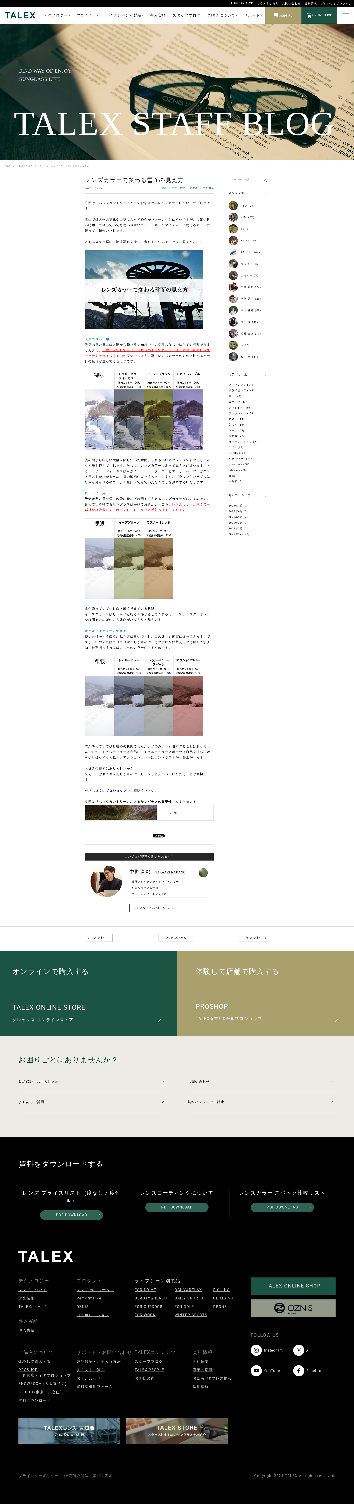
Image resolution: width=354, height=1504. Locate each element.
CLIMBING (223, 1298)
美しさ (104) (237, 424)
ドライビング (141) (242, 390)
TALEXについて (32, 1307)
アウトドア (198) (240, 407)
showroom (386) (240, 464)
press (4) (235, 475)
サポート (252, 15)
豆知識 (194, 188)
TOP (8, 166)
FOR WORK (145, 1315)
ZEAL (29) (236, 447)
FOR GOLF (184, 1307)
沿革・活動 (203, 1370)
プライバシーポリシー (38, 1476)
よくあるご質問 (267, 3)
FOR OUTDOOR (149, 1307)
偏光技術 (26, 1298)
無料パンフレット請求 (206, 1102)
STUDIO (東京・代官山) (40, 1392)
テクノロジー (56, 15)
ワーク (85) (236, 430)
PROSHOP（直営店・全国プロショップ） (46, 1372)
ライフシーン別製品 (123, 15)
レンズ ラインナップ (95, 1290)
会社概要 (201, 1361)
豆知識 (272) (237, 436)
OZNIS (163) (238, 452)
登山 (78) (235, 396)
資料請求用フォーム (95, 1387)
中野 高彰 (208, 188)
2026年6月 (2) (238, 511)
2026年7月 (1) (238, 505)
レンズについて (32, 1290)
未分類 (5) (236, 481)
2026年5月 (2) (238, 517)
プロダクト (87, 15)
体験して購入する (34, 1361)
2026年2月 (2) (238, 528)
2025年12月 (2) (239, 534)
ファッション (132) (242, 413)
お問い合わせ (291, 3)
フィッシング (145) (242, 384)
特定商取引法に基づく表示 (88, 1476)
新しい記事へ (253, 937)
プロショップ (116, 790)
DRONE (220, 1307)
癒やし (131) (237, 419)
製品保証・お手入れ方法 (38, 1082)
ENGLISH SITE (242, 3)
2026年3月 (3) (238, 522)
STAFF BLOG (25, 166)
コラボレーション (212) (245, 442)
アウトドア (178, 188)
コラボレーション (93, 1315)
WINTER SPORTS (191, 1315)
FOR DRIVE (145, 1290)
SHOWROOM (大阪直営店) (42, 1384)
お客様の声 (145, 1378)
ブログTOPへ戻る (176, 937)
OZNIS (83, 1307)
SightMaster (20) (240, 458)
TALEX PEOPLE (149, 1370)
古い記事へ (99, 937)
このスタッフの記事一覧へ (151, 907)
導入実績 (158, 15)
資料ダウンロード (34, 1400)
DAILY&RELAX (188, 1290)
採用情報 (201, 1387)
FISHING (221, 1290)
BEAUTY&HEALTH (152, 1298)
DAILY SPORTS (189, 1298)
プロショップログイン (336, 3)
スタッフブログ (187, 15)
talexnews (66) (239, 470)
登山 (42, 166)
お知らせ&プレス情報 (212, 1378)
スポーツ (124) (239, 402)
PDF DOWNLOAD (71, 1215)
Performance (89, 1298)
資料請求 (311, 3)
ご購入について (221, 15)
